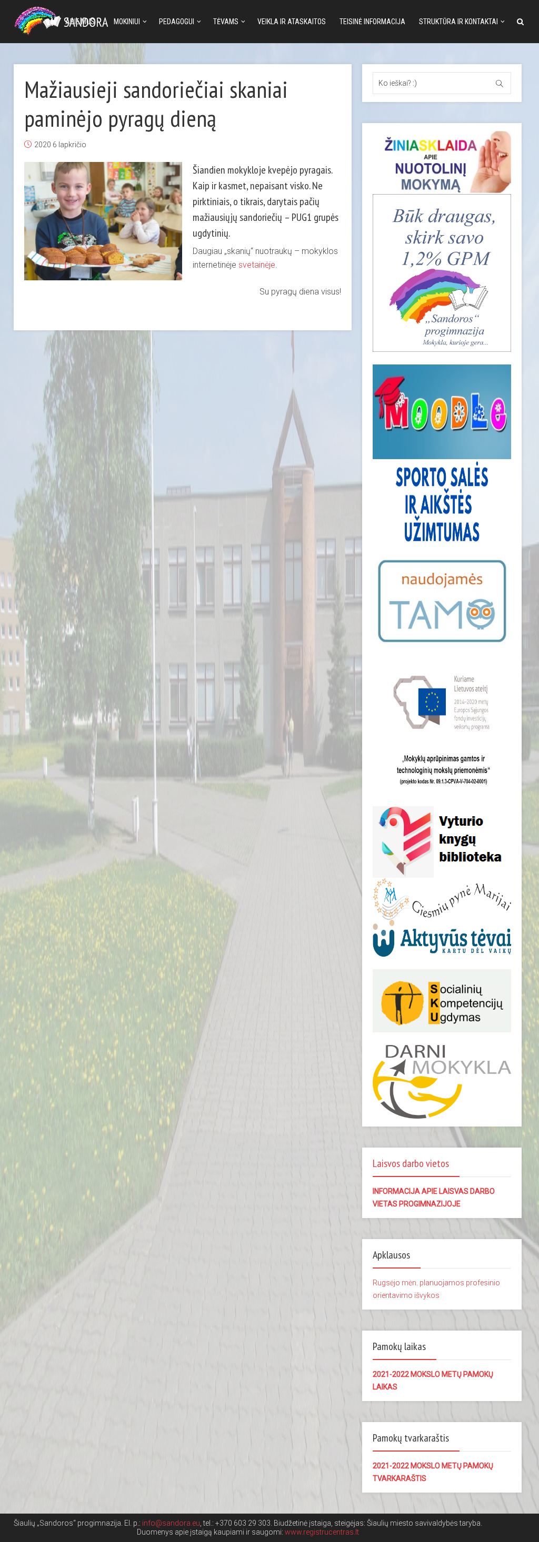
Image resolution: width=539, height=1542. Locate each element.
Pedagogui (176, 21)
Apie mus (80, 21)
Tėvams (225, 21)
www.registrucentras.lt (322, 1532)
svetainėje (256, 265)
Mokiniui (127, 21)
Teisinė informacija (372, 21)
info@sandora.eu (171, 1523)
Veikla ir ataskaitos (291, 21)
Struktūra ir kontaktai (458, 21)
